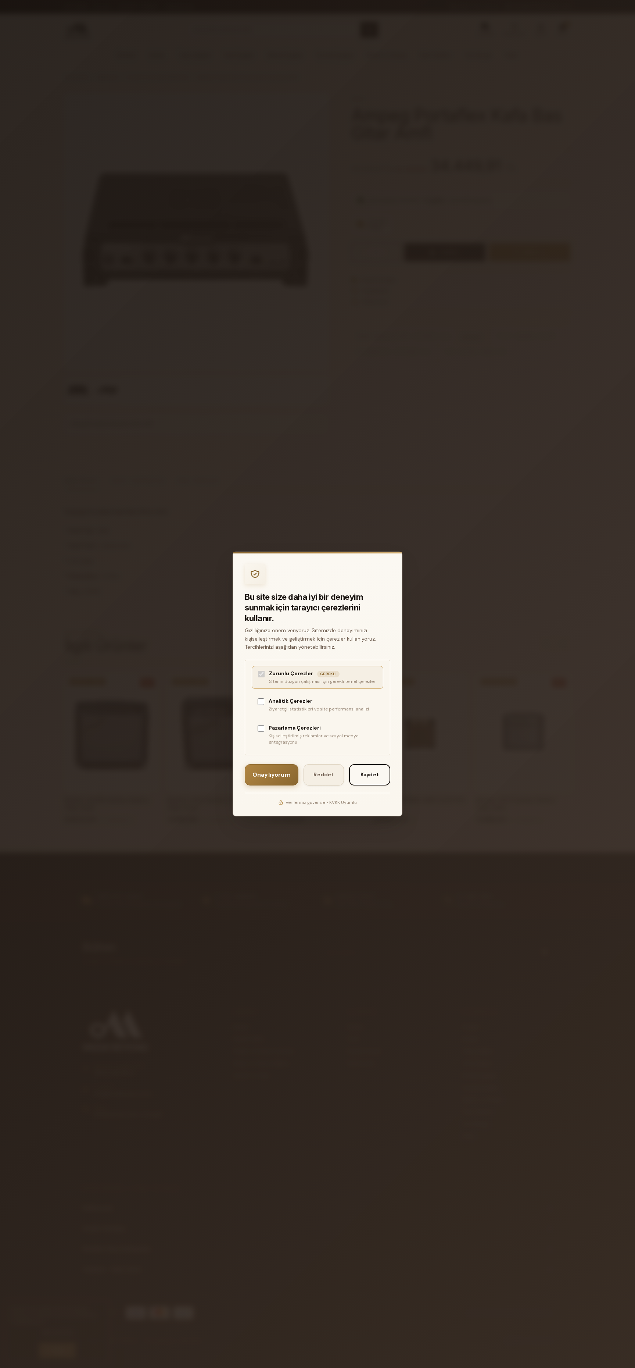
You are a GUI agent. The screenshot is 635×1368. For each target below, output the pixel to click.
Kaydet (369, 774)
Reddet (323, 774)
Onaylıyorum (271, 775)
